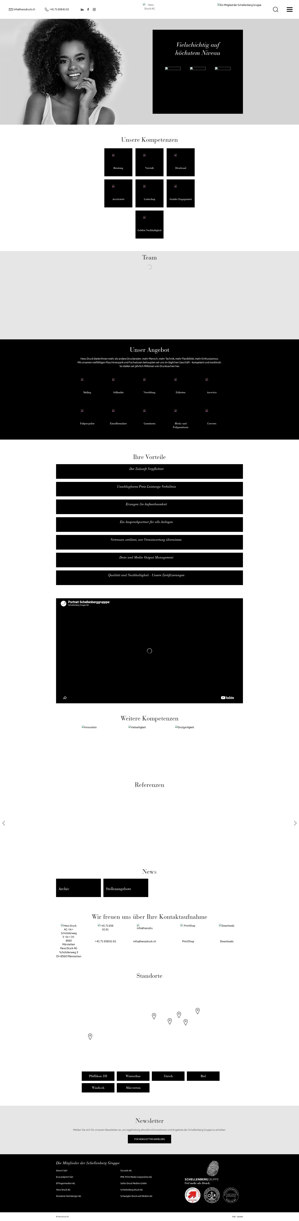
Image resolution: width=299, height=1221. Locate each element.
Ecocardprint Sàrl (64, 1177)
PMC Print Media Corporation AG (136, 1177)
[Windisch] (154, 1019)
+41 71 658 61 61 (105, 941)
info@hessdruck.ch (144, 941)
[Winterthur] (179, 1018)
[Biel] (90, 1040)
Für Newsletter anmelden (149, 1139)
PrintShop (188, 941)
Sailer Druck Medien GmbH (133, 1183)
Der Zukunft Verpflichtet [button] (146, 469)
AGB (233, 1217)
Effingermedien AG (65, 1183)
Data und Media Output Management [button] (146, 557)
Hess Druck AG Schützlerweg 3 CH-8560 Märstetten (68, 952)
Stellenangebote (118, 888)
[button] (104, 747)
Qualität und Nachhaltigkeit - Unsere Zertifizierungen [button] (146, 575)
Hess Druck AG (63, 1189)
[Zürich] (170, 1024)
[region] (149, 1025)
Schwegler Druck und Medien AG (136, 1196)
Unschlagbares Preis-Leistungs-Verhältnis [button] (146, 487)
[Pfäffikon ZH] (186, 1025)
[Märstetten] (198, 1014)
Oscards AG (126, 1170)
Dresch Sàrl (61, 1170)
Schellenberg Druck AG (131, 1189)
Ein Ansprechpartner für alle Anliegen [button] (146, 522)
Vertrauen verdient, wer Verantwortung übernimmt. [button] (146, 540)
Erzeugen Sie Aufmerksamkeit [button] (146, 504)
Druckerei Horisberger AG (68, 1196)
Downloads (226, 941)
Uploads (240, 1217)
